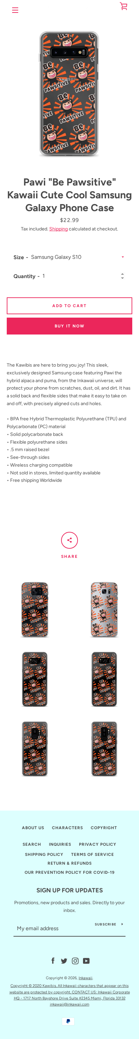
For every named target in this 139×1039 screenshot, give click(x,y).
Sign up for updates (69, 890)
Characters (67, 827)
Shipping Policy (44, 854)
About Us (33, 827)
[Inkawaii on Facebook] (53, 960)
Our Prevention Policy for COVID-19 (70, 872)
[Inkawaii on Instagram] (75, 960)
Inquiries (60, 844)
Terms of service (92, 854)
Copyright (104, 827)
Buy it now (70, 326)
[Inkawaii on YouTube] (86, 960)
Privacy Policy (97, 844)
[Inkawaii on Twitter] (64, 960)
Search (32, 844)
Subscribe (105, 924)
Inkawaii (85, 977)
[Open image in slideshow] (69, 89)
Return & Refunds (70, 863)
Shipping (58, 229)
